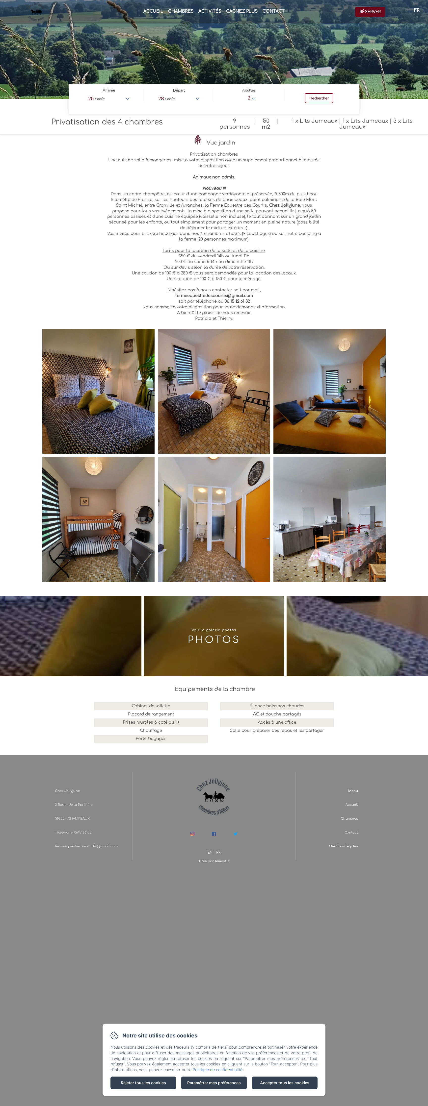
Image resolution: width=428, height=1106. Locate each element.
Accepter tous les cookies (284, 1082)
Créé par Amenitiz (214, 861)
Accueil (153, 11)
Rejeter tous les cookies (143, 1082)
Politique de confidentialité (217, 1069)
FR (218, 852)
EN (210, 852)
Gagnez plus (242, 11)
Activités (209, 11)
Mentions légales (343, 846)
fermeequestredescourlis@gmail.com (86, 846)
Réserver (370, 12)
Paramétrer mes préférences (214, 1082)
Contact (274, 11)
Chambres (180, 11)
